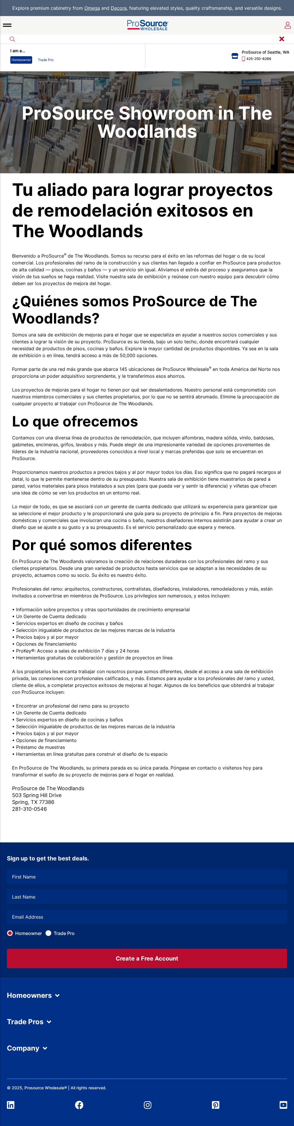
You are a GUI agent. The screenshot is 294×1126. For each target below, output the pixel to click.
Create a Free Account (147, 958)
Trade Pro (64, 933)
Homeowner (28, 933)
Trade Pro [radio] (45, 60)
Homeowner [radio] (21, 60)
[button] (7, 25)
